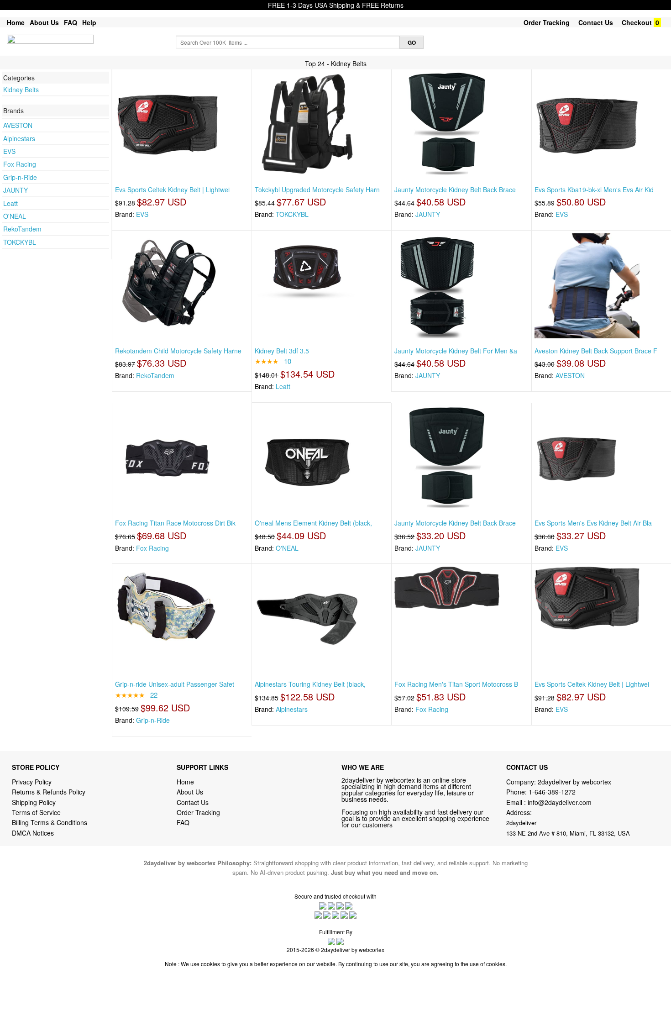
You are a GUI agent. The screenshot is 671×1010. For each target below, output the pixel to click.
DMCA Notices (33, 832)
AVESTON (17, 125)
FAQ (70, 22)
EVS (9, 151)
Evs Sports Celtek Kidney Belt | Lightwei (172, 189)
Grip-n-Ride (20, 177)
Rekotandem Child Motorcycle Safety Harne (178, 350)
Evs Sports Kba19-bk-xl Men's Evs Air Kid (594, 189)
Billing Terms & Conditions (49, 822)
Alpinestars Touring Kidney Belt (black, (310, 684)
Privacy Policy (32, 781)
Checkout (637, 22)
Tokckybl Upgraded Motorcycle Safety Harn (317, 189)
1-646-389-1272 (552, 791)
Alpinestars (19, 138)
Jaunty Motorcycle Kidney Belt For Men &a (455, 350)
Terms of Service (36, 812)
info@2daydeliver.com (560, 802)
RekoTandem (22, 228)
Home (16, 22)
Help (89, 22)
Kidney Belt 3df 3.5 (282, 350)
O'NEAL (14, 216)
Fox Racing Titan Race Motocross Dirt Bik (175, 522)
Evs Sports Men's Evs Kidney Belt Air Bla (593, 522)
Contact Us (595, 22)
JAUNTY (15, 190)
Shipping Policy (35, 802)
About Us (44, 22)
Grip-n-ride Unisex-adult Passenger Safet (174, 684)
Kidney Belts (21, 89)
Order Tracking (547, 22)
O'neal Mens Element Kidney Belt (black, (313, 522)
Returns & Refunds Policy (48, 791)
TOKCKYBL (19, 242)
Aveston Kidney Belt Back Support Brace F (596, 350)
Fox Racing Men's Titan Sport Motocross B (456, 684)
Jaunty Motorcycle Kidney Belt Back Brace (455, 189)
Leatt (10, 203)
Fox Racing (19, 163)
